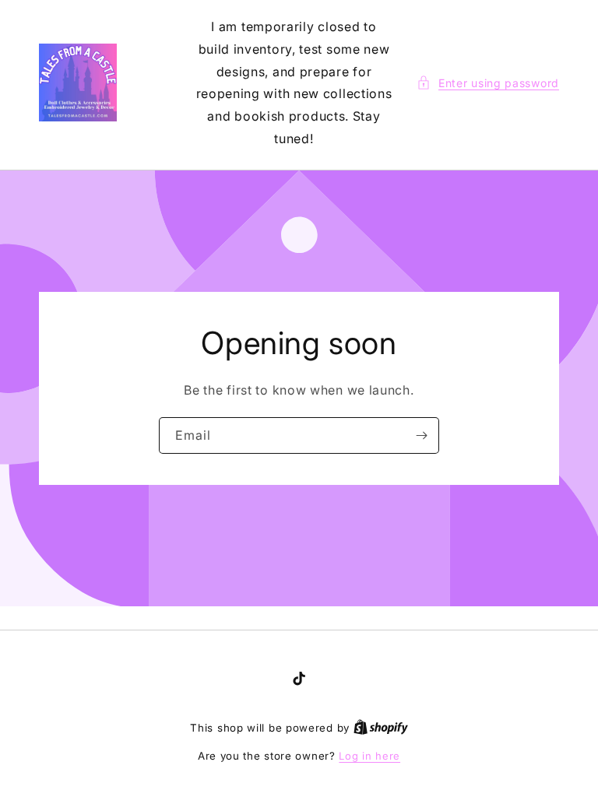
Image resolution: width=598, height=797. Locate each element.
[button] (488, 83)
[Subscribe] (421, 435)
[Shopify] (381, 728)
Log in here (369, 756)
